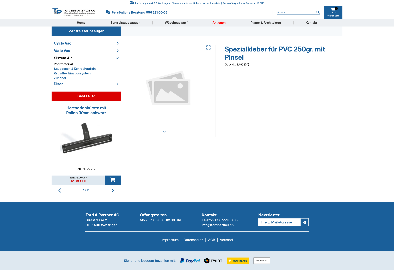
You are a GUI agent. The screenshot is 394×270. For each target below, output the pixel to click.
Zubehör (60, 78)
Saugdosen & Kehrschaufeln (75, 69)
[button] (113, 190)
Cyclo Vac (62, 43)
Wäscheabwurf (176, 23)
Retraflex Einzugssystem (72, 73)
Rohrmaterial (63, 64)
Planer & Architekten (266, 23)
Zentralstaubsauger (125, 23)
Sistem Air (63, 58)
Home (81, 23)
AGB (211, 240)
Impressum (170, 240)
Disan (59, 84)
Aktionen (219, 23)
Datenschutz (193, 240)
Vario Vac (62, 50)
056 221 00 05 (226, 220)
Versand (226, 240)
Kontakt (311, 23)
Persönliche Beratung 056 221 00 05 (139, 12)
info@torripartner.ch (218, 225)
